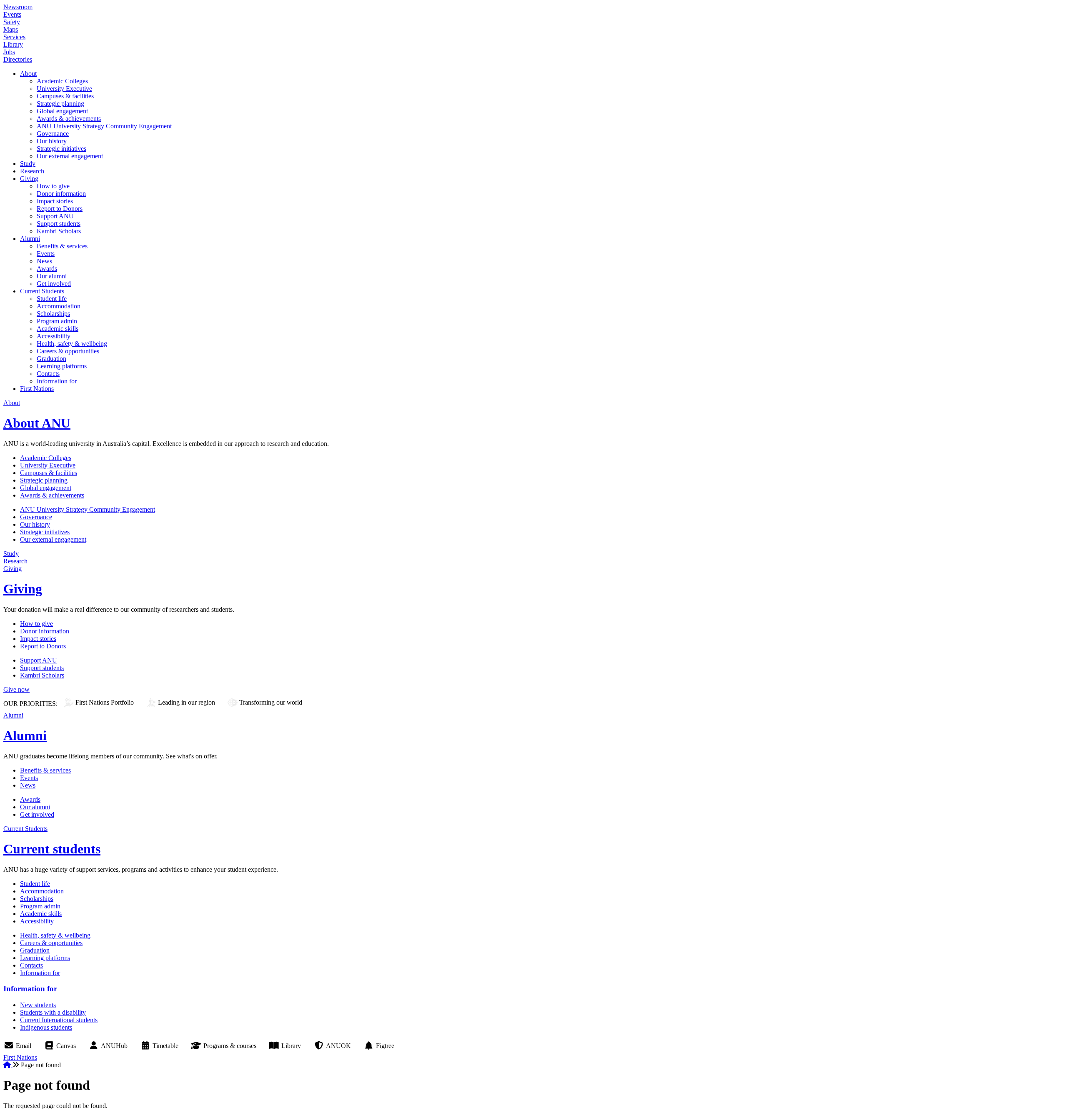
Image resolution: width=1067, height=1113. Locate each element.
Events (12, 14)
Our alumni (52, 276)
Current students (51, 848)
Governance (53, 133)
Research (32, 171)
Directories (17, 59)
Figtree (385, 1045)
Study (27, 163)
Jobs (9, 51)
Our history (52, 141)
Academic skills (57, 328)
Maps (10, 29)
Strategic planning (60, 103)
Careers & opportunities (68, 351)
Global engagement (62, 111)
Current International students (59, 1019)
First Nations (37, 388)
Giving (29, 178)
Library (13, 44)
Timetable (165, 1045)
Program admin (57, 321)
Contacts (48, 373)
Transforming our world (270, 702)
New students (38, 1004)
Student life (52, 298)
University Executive (64, 88)
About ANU (36, 422)
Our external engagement (70, 156)
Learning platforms (62, 366)
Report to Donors (60, 208)
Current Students (42, 291)
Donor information (61, 193)
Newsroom (18, 6)
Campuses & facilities (65, 96)
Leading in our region (186, 702)
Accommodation (58, 306)
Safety (11, 21)
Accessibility (53, 336)
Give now (16, 689)
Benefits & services (62, 246)
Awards (47, 268)
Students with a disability (53, 1012)
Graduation (51, 358)
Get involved (54, 283)
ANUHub (114, 1045)
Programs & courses (229, 1045)
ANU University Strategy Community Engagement (104, 126)
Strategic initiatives (61, 148)
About (28, 73)
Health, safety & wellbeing (72, 343)
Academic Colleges (62, 81)
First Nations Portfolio (104, 702)
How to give (53, 186)
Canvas (66, 1045)
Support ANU (55, 216)
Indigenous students (46, 1027)
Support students (58, 223)
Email (23, 1045)
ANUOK (338, 1045)
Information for (57, 381)
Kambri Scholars (59, 231)
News (44, 261)
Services (14, 36)
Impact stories (55, 201)
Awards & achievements (69, 118)
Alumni (30, 238)
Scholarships (53, 313)
